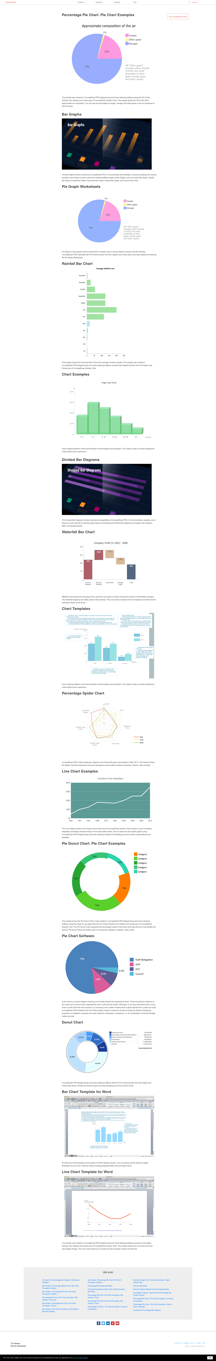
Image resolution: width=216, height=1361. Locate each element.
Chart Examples (75, 374)
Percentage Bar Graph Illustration (100, 1286)
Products (81, 2)
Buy (135, 2)
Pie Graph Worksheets (81, 186)
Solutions (99, 2)
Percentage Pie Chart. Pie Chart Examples (98, 14)
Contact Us (177, 1343)
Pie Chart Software (78, 935)
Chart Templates (76, 608)
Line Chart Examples (80, 771)
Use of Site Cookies (81, 1358)
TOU (203, 1343)
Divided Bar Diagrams (80, 459)
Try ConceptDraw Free (178, 16)
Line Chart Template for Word (87, 1171)
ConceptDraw (11, 2)
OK (210, 1358)
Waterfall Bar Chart (78, 531)
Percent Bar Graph (140, 1286)
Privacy (198, 1343)
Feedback (186, 1343)
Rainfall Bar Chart (77, 263)
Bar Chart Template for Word (86, 1091)
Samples (117, 2)
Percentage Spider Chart (83, 693)
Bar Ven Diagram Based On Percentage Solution (151, 1289)
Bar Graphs (72, 114)
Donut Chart (72, 1022)
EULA (192, 1343)
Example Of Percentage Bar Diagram (147, 1310)
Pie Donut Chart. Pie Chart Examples (93, 843)
